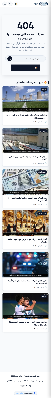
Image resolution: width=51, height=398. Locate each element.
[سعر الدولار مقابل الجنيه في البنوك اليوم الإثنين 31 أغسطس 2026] (25, 182)
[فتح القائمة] (4, 4)
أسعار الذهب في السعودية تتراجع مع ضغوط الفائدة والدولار (27, 241)
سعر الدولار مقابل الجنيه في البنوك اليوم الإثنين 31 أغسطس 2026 (27, 199)
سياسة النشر (11, 380)
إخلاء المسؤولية (25, 385)
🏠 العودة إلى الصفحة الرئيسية (25, 67)
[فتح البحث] (10, 4)
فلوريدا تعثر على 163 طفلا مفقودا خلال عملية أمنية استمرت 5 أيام (27, 282)
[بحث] (9, 58)
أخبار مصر (43, 131)
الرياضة (44, 89)
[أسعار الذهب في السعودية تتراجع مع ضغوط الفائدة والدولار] (25, 223)
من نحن (41, 380)
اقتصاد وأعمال (42, 172)
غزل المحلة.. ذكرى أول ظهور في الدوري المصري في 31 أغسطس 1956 (26, 116)
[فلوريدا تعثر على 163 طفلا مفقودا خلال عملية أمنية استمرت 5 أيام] (25, 264)
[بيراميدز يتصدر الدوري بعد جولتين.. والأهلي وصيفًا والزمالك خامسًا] (25, 306)
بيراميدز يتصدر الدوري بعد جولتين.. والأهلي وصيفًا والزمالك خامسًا (28, 323)
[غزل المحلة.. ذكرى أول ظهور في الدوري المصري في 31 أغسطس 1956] (25, 99)
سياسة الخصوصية (24, 380)
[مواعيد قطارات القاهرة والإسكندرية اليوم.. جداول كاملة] (25, 140)
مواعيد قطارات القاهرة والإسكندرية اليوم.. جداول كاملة (28, 158)
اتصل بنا (34, 380)
